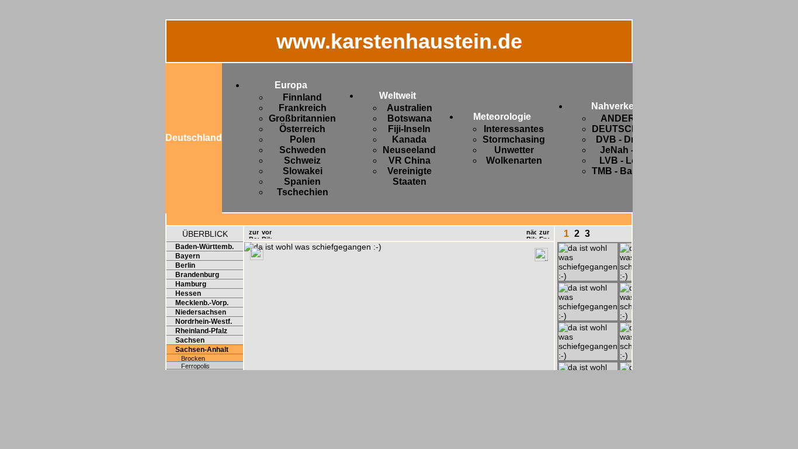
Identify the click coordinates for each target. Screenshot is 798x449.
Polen (302, 139)
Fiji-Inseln (409, 129)
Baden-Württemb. (204, 247)
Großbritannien (302, 118)
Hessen (188, 293)
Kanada (409, 139)
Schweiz (302, 160)
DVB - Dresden (629, 139)
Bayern (187, 256)
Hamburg (190, 284)
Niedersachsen (200, 312)
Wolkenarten (514, 160)
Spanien (302, 181)
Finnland (302, 97)
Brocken (193, 358)
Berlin (185, 265)
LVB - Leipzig (628, 160)
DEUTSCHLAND (628, 129)
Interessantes (514, 129)
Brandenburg (197, 275)
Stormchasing (514, 139)
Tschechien (302, 192)
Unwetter (514, 150)
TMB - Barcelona (628, 171)
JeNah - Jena (629, 150)
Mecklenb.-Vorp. (201, 303)
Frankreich (303, 108)
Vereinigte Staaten (409, 176)
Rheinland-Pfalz (201, 331)
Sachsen (189, 340)
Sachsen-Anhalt (201, 350)
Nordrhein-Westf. (203, 321)
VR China (409, 160)
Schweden (302, 150)
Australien (409, 108)
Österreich (302, 129)
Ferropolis (195, 365)
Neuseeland (409, 150)
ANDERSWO (629, 118)
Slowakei (302, 171)
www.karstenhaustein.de (399, 41)
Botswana (409, 118)
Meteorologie (502, 117)
